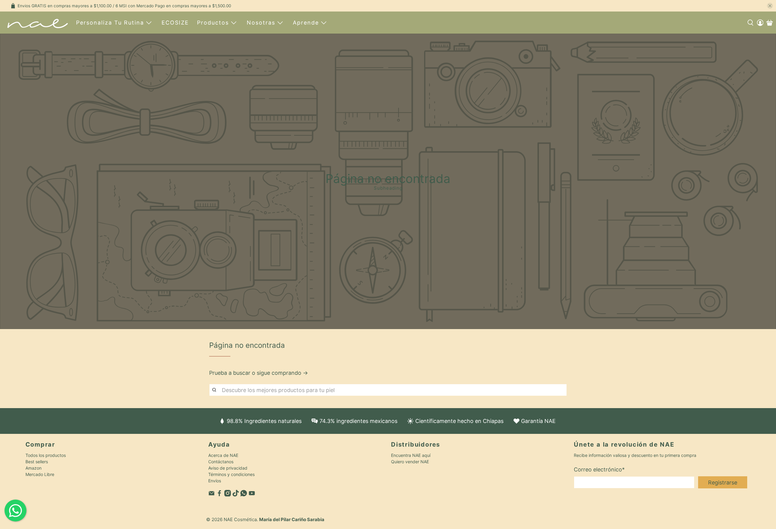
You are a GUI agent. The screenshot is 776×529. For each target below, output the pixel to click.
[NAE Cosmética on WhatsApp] (243, 494)
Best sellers (36, 461)
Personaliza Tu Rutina (110, 22)
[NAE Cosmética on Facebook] (219, 494)
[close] (770, 6)
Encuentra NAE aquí (410, 455)
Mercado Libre (39, 474)
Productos (213, 22)
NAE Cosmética (240, 519)
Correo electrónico (599, 469)
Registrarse (722, 482)
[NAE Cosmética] (37, 22)
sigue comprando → (282, 373)
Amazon (33, 468)
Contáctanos (220, 461)
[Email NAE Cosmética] (211, 494)
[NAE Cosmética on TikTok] (235, 494)
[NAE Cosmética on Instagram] (227, 494)
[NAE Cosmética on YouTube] (252, 494)
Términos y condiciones (231, 474)
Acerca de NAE (223, 455)
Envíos (214, 480)
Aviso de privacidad (227, 468)
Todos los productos (45, 455)
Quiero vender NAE (410, 461)
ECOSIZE (175, 22)
